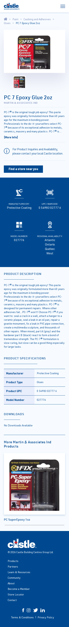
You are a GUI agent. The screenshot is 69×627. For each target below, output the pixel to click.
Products (13, 561)
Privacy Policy (46, 617)
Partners (13, 566)
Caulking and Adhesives (37, 19)
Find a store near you (23, 169)
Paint (15, 19)
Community (14, 577)
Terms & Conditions (22, 617)
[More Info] (11, 137)
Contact (12, 600)
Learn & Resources (19, 572)
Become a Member (19, 588)
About (11, 583)
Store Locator (16, 594)
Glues (7, 23)
